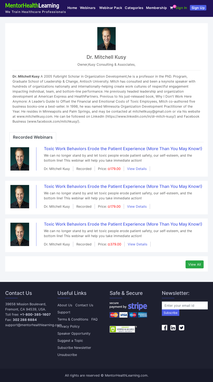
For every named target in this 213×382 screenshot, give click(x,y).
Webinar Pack (110, 8)
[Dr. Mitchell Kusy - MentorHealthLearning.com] (19, 158)
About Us (64, 305)
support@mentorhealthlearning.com (33, 325)
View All (194, 264)
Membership (156, 8)
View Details (137, 169)
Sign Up (198, 8)
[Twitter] (181, 327)
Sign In (181, 8)
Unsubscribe (67, 355)
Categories (134, 8)
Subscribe (170, 312)
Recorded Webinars (33, 137)
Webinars (88, 8)
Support (63, 312)
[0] (171, 8)
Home (72, 8)
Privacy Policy (68, 326)
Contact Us (84, 305)
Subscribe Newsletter (74, 348)
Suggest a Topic (70, 340)
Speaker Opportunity (73, 333)
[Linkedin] (173, 327)
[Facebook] (164, 327)
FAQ (94, 319)
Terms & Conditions (72, 319)
